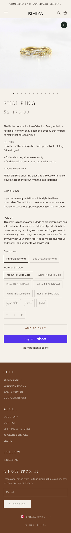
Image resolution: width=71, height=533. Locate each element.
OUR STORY (11, 416)
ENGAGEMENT (13, 379)
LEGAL (8, 440)
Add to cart (35, 328)
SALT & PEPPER (13, 391)
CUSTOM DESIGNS (15, 397)
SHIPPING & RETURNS (17, 428)
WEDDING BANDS (15, 385)
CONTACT (9, 422)
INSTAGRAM (11, 460)
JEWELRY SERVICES (16, 434)
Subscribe (17, 504)
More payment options (36, 347)
